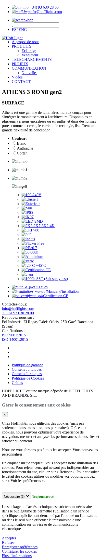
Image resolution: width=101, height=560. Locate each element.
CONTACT (21, 81)
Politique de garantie (27, 365)
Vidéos (17, 77)
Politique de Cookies (28, 378)
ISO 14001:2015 (15, 339)
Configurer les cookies (19, 551)
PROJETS (20, 64)
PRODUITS (21, 46)
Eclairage (29, 51)
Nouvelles (29, 73)
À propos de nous (25, 42)
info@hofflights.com (18, 308)
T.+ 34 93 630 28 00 (18, 313)
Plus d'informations (17, 556)
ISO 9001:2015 (14, 335)
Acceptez (9, 538)
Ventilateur (30, 55)
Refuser (8, 542)
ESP (15, 29)
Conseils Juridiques (27, 369)
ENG (23, 29)
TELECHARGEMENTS (32, 59)
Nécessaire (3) (14, 496)
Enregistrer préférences (20, 547)
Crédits (17, 383)
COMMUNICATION (29, 68)
